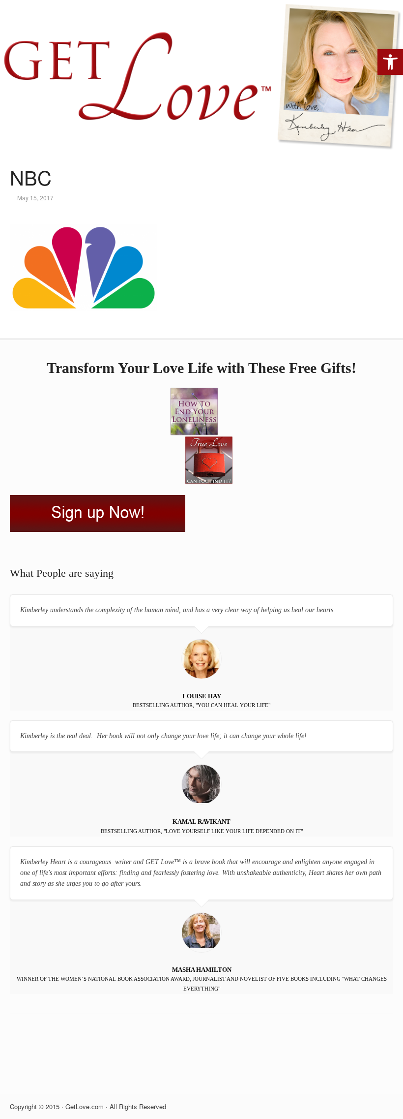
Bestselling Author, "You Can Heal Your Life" (201, 705)
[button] (390, 62)
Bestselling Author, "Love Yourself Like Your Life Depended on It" (202, 831)
